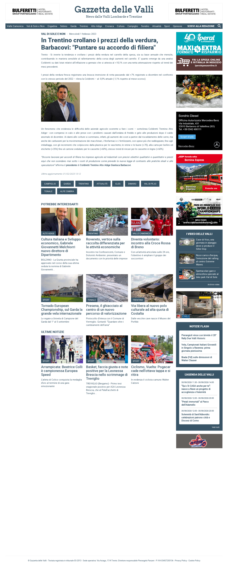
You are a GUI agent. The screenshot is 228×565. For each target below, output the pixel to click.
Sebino (63, 26)
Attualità (156, 26)
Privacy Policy (181, 560)
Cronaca (109, 26)
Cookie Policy (194, 560)
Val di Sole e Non (36, 26)
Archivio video (213, 284)
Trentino (84, 26)
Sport (167, 26)
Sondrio (145, 26)
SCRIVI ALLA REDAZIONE (200, 26)
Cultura (120, 26)
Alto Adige (96, 26)
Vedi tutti (215, 427)
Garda (73, 26)
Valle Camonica (15, 26)
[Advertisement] (199, 460)
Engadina (52, 26)
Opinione (177, 26)
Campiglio (132, 26)
